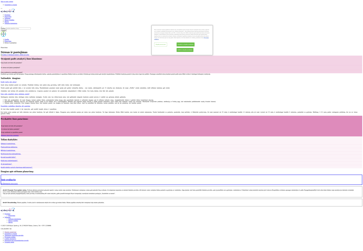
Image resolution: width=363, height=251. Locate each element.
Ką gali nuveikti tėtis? (8, 157)
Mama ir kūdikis (9, 20)
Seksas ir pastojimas (8, 144)
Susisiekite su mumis (11, 5)
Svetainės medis (9, 242)
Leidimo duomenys (10, 239)
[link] (181, 180)
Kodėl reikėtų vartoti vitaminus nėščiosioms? (16, 167)
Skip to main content (7, 1)
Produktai (7, 15)
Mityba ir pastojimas (8, 150)
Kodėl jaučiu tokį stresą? (9, 82)
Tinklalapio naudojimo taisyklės (14, 235)
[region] (182, 40)
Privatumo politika (10, 237)
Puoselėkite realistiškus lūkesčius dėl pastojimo (15, 106)
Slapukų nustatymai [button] (10, 232)
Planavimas (8, 16)
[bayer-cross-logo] (3, 36)
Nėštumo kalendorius (11, 23)
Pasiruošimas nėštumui (9, 147)
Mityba (7, 21)
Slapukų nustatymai (161, 44)
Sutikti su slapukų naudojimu (185, 49)
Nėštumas (7, 18)
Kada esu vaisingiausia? (9, 161)
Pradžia (7, 39)
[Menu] (1, 8)
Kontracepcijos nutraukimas (11, 154)
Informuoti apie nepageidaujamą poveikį (17, 240)
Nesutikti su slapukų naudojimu (186, 44)
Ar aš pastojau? (6, 164)
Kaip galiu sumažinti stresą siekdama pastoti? (15, 94)
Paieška (3, 28)
